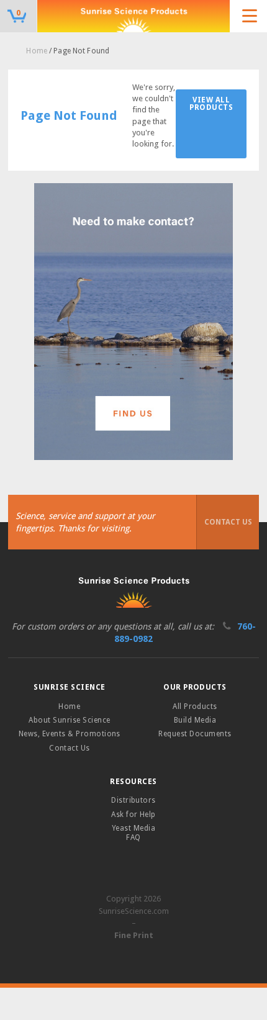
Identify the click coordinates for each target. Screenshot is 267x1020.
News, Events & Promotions (69, 733)
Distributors (133, 800)
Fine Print (133, 935)
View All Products (211, 104)
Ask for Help (133, 814)
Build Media (195, 720)
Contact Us (228, 522)
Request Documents (194, 733)
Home (36, 51)
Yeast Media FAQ (133, 832)
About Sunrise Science (69, 720)
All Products (195, 706)
